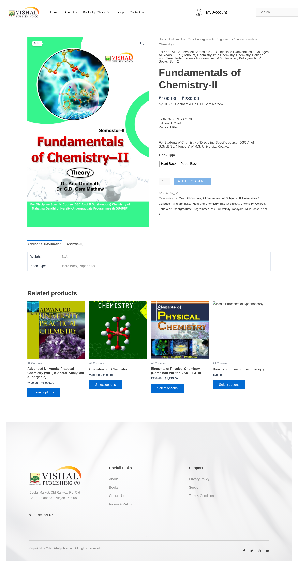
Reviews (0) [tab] (74, 244)
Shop (120, 12)
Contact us (137, 12)
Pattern (174, 39)
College (257, 55)
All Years (165, 55)
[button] (142, 43)
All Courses (180, 52)
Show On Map (45, 515)
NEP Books (252, 209)
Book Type (167, 155)
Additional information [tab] (44, 244)
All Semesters (200, 52)
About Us (70, 12)
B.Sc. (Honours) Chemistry (192, 55)
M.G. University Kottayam (234, 58)
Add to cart (192, 181)
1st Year (164, 52)
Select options (43, 392)
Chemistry (243, 55)
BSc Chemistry (223, 55)
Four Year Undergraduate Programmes (207, 39)
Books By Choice (94, 12)
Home (54, 12)
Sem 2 (174, 61)
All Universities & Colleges (249, 52)
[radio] (169, 164)
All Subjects (220, 52)
